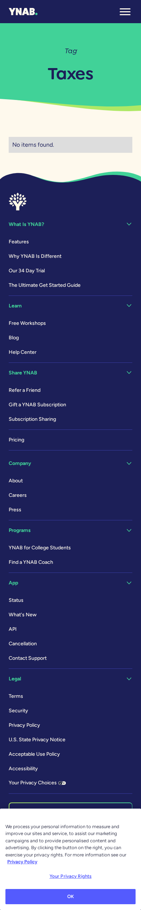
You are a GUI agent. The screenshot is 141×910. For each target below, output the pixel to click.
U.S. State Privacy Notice (37, 740)
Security (18, 711)
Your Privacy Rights (70, 876)
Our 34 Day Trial (27, 271)
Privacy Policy (24, 725)
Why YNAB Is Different (35, 256)
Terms (16, 696)
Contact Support (28, 658)
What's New (23, 615)
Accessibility (23, 769)
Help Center (23, 352)
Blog (14, 338)
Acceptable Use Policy (34, 754)
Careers (18, 495)
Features (19, 242)
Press (15, 510)
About (16, 481)
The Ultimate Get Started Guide (45, 285)
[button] (125, 11)
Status (16, 600)
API (13, 629)
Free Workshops (27, 323)
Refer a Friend (24, 390)
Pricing (16, 440)
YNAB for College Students (40, 548)
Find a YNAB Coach (31, 562)
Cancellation (23, 644)
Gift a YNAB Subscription (37, 405)
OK (70, 896)
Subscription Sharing (32, 419)
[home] (23, 11)
